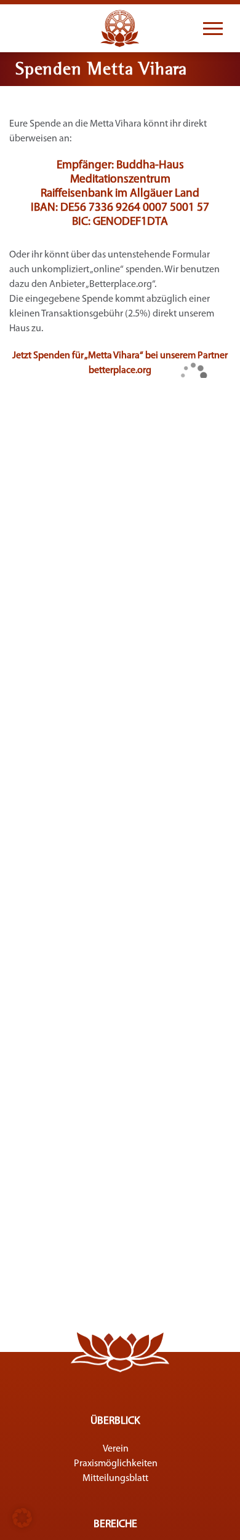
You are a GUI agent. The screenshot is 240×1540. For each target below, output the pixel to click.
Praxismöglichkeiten (116, 1464)
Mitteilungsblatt (115, 1478)
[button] (22, 1518)
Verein (116, 1449)
